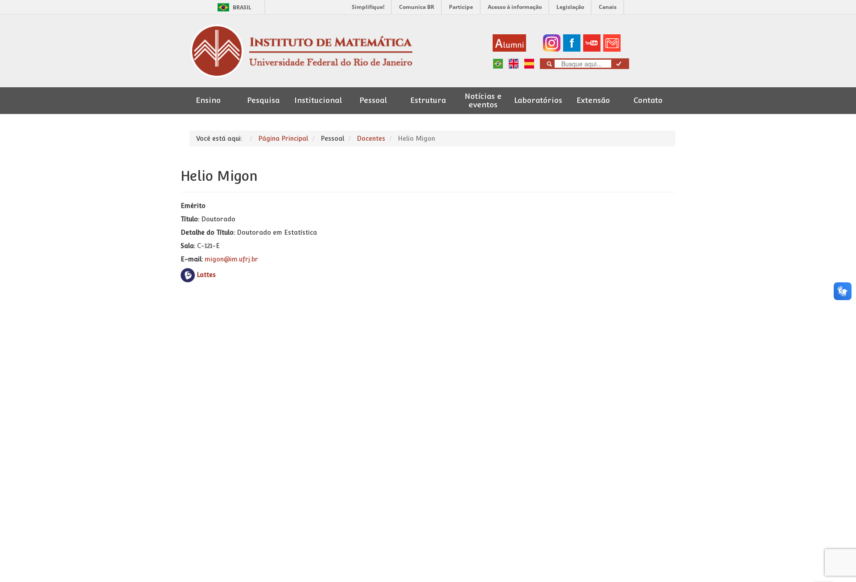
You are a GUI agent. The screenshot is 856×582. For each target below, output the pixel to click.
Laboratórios (538, 100)
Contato (648, 100)
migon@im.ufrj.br (231, 259)
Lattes (206, 274)
